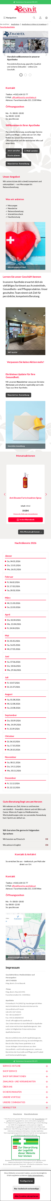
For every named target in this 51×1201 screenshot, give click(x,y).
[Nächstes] (46, 494)
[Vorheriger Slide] (5, 54)
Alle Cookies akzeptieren (26, 1196)
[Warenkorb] (46, 17)
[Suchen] (34, 17)
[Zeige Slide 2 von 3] (25, 75)
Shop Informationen (31, 1114)
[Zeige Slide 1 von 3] (21, 75)
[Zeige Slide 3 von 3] (30, 75)
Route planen (14, 155)
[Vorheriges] (5, 494)
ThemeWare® (26, 1166)
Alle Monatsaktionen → (31, 532)
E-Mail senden (31, 151)
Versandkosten (39, 1119)
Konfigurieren (26, 1181)
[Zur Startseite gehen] (25, 10)
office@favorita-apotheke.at (24, 97)
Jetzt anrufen (14, 150)
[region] (25, 54)
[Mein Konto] (40, 17)
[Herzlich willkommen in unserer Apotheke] (25, 42)
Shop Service (17, 1114)
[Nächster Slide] (46, 54)
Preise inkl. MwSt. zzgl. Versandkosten (25, 514)
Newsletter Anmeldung (18, 164)
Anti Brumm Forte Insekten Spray (25, 498)
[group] (25, 54)
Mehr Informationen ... (36, 1175)
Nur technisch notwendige (26, 1189)
